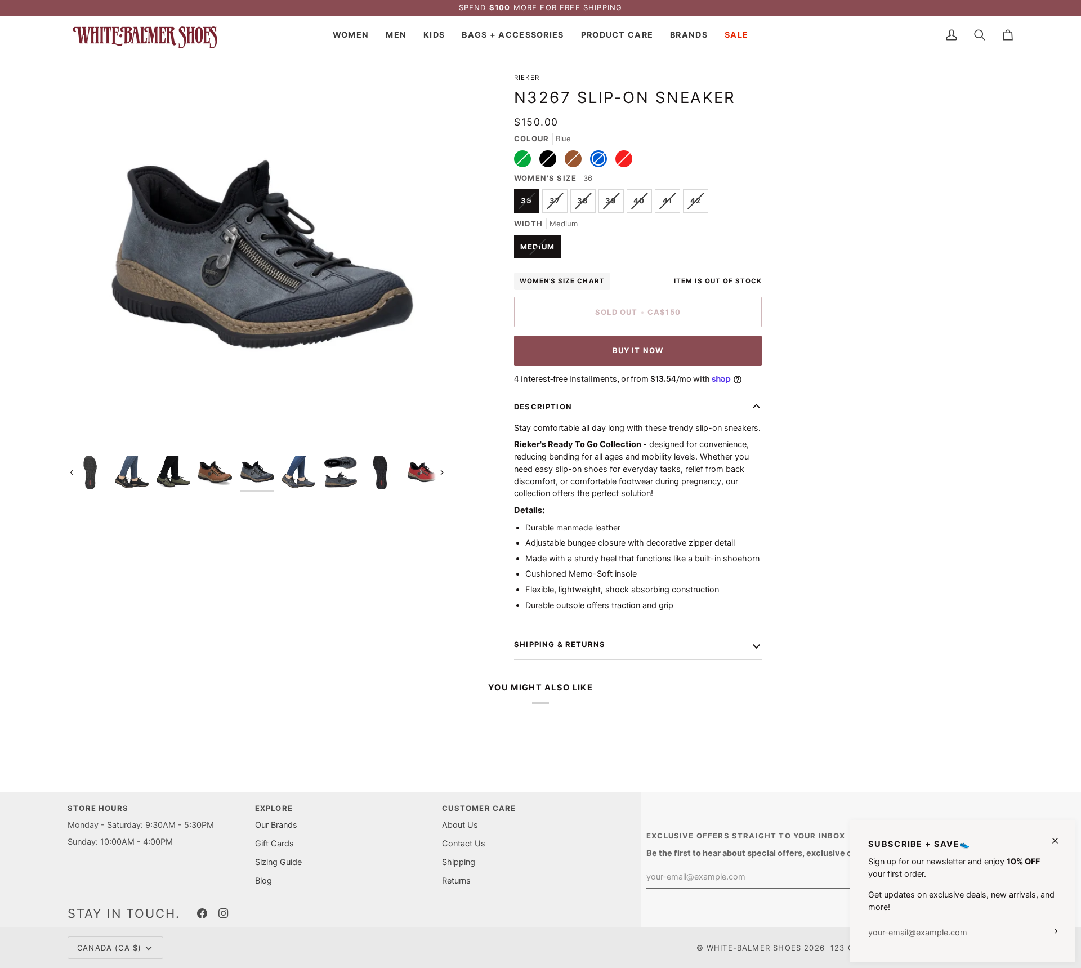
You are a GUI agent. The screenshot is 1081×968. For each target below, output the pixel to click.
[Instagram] (223, 913)
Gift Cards (274, 843)
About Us (460, 825)
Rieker (526, 78)
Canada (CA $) (109, 947)
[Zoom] (89, 429)
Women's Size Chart (562, 281)
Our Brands (276, 825)
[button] (350, 35)
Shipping (458, 862)
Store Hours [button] (98, 808)
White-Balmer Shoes (754, 947)
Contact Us (463, 843)
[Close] (1059, 840)
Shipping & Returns (559, 644)
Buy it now (638, 350)
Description (543, 406)
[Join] (1048, 931)
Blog (263, 881)
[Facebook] (202, 913)
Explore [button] (274, 808)
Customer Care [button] (479, 808)
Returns (456, 881)
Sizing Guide (278, 862)
